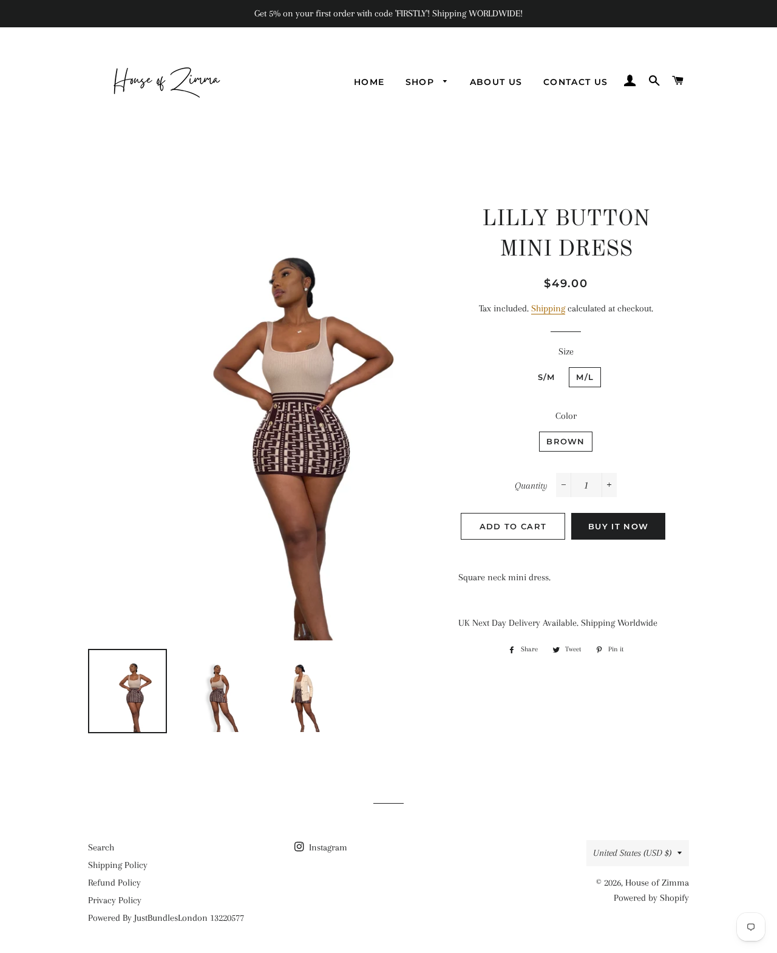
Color (566, 415)
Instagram (327, 847)
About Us (496, 81)
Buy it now (618, 526)
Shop (421, 81)
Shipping (548, 308)
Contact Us (575, 81)
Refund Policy (114, 882)
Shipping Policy (118, 865)
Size (566, 351)
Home (369, 81)
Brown (565, 441)
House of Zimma (657, 882)
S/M (546, 377)
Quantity (531, 485)
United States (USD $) (632, 852)
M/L (585, 377)
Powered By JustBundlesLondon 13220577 (166, 917)
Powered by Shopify (651, 897)
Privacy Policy (114, 900)
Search (101, 847)
